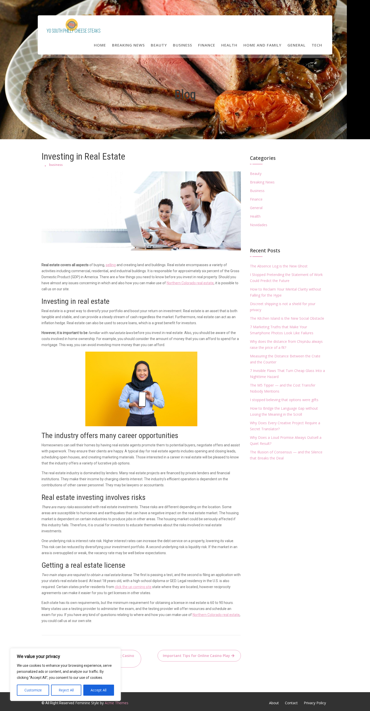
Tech (317, 45)
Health (229, 45)
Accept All (98, 690)
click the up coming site (133, 587)
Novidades (258, 224)
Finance (206, 45)
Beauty (159, 45)
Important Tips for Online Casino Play (196, 655)
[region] (65, 674)
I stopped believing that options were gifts (284, 399)
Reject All (66, 690)
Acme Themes (116, 702)
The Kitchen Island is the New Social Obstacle (287, 318)
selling (111, 265)
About (274, 702)
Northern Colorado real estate (190, 283)
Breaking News (128, 45)
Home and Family (262, 45)
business (56, 164)
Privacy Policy (315, 702)
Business (182, 45)
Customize (33, 690)
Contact (291, 702)
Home (100, 45)
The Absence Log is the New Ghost (279, 266)
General (296, 45)
